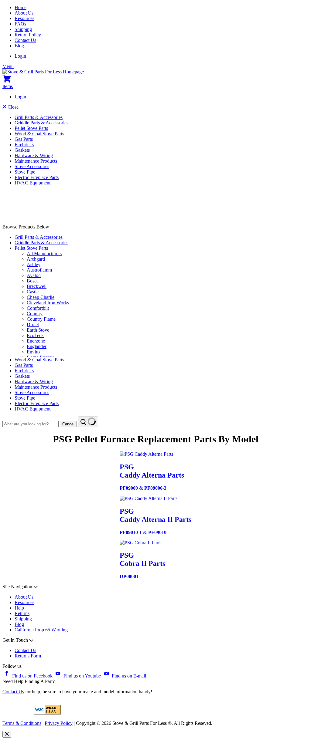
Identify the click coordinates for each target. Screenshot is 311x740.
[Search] (88, 422)
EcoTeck (35, 335)
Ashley (33, 264)
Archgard (36, 259)
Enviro (33, 351)
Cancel (68, 424)
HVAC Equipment (32, 182)
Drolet (33, 324)
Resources (24, 18)
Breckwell (36, 286)
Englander (36, 346)
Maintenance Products (36, 161)
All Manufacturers (44, 253)
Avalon (34, 275)
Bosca (33, 280)
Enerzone (36, 340)
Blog (19, 45)
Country (35, 313)
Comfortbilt (38, 308)
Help (19, 607)
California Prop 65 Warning (41, 629)
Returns (22, 613)
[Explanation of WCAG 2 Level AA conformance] (48, 712)
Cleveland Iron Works (48, 302)
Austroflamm (39, 269)
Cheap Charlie (40, 297)
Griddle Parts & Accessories (41, 122)
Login (20, 56)
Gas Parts (24, 139)
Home (20, 7)
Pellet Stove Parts (31, 128)
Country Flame (41, 319)
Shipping (23, 29)
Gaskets (22, 150)
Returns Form (28, 655)
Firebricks (24, 144)
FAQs (20, 23)
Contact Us (25, 40)
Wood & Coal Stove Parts (39, 133)
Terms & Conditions (21, 723)
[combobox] (30, 424)
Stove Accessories (32, 166)
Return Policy (28, 34)
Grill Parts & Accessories (39, 117)
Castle (33, 291)
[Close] (6, 734)
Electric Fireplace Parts (37, 177)
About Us (24, 12)
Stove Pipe (25, 171)
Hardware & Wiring (34, 155)
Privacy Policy (59, 723)
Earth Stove (38, 330)
